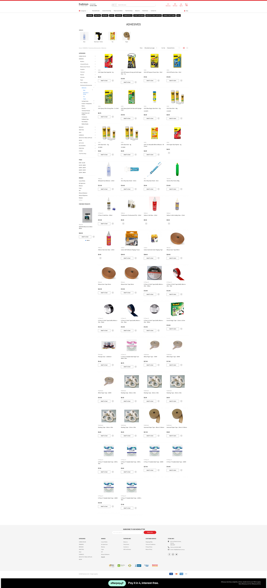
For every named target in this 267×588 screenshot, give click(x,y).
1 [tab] (85, 240)
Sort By (163, 48)
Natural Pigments (83, 195)
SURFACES (81, 554)
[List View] (187, 48)
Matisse (81, 185)
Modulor (81, 198)
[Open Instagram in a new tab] (173, 554)
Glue (84, 41)
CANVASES (118, 15)
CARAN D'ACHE (82, 542)
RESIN (80, 559)
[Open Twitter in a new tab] (176, 554)
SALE (178, 15)
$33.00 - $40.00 (82, 172)
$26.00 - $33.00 (82, 170)
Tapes (126, 41)
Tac (112, 41)
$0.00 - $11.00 (82, 162)
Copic (80, 188)
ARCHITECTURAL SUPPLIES (153, 15)
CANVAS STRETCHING (169, 15)
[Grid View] (184, 48)
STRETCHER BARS (139, 15)
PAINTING (97, 15)
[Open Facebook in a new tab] (169, 554)
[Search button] (153, 4)
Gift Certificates (127, 549)
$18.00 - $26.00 (82, 167)
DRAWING (89, 15)
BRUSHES (105, 15)
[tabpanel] (87, 223)
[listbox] (173, 48)
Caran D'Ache (82, 181)
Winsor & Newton (83, 193)
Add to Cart (85, 237)
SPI (80, 190)
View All (103, 557)
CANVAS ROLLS (128, 15)
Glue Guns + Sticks (98, 41)
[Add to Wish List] (93, 236)
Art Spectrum (82, 183)
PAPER (112, 15)
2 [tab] (87, 240)
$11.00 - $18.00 (82, 165)
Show (141, 48)
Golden (80, 200)
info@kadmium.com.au (179, 549)
